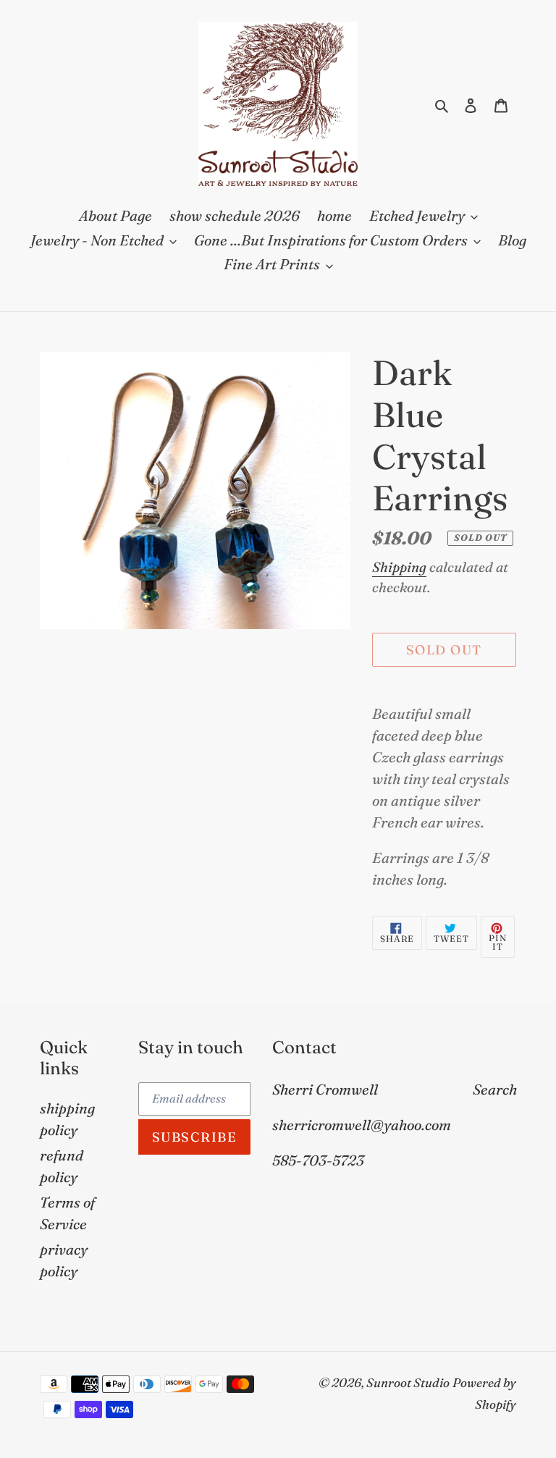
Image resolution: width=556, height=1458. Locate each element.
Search (495, 1089)
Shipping (399, 567)
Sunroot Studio (408, 1382)
